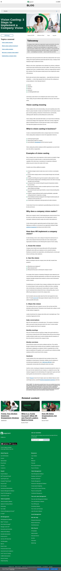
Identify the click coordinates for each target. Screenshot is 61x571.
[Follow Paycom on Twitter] (5, 440)
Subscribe (46, 439)
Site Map (50, 566)
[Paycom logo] (31, 1)
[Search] (55, 2)
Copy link (54, 35)
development (38, 142)
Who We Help (34, 517)
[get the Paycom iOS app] (5, 444)
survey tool (35, 297)
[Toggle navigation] (1, 1)
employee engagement (31, 227)
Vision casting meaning (7, 42)
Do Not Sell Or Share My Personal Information (31, 566)
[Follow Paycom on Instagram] (10, 440)
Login (58, 1)
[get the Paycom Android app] (13, 444)
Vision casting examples (7, 49)
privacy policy (12, 569)
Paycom (32, 377)
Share (48, 35)
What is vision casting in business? (10, 45)
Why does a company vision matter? (10, 52)
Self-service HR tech (47, 362)
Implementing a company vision (9, 55)
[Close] (59, 569)
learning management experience (47, 379)
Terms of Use (11, 566)
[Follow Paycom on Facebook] (7, 440)
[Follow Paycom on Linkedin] (2, 440)
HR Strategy (7, 35)
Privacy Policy (18, 566)
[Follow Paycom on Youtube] (13, 440)
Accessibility (45, 566)
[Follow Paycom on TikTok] (16, 440)
